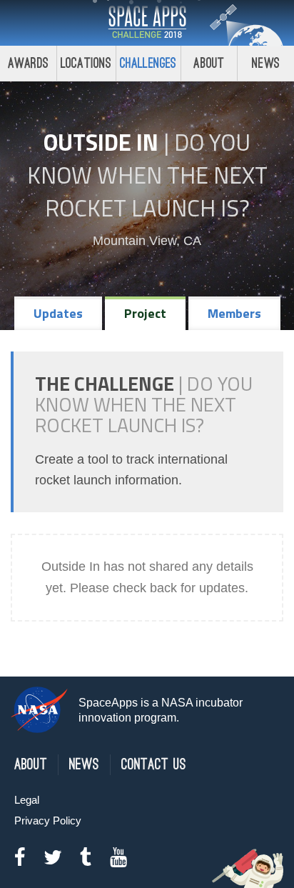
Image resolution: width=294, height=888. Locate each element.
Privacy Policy (47, 820)
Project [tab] (145, 313)
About (208, 63)
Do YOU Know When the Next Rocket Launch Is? (147, 175)
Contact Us (153, 765)
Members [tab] (234, 313)
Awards (28, 63)
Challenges (148, 63)
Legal (26, 800)
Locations (86, 63)
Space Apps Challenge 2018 (147, 23)
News (266, 63)
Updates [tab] (58, 313)
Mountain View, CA (147, 241)
